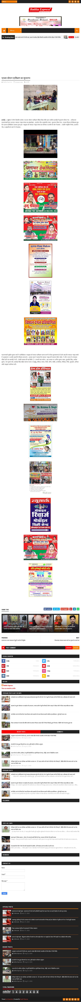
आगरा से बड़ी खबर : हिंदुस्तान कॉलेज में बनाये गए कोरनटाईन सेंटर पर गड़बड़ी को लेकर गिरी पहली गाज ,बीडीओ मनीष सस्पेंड (41, 937)
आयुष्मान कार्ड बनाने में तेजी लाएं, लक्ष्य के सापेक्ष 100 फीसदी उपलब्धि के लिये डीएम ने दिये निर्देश (33, 735)
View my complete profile (8, 688)
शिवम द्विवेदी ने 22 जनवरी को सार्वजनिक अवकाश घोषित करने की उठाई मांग (65, 627)
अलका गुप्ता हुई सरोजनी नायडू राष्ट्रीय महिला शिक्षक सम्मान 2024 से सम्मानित (40, 627)
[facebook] (70, 1)
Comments (60, 732)
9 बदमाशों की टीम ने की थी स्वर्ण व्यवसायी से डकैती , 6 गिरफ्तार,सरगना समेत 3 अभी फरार (32, 846)
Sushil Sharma (24, 999)
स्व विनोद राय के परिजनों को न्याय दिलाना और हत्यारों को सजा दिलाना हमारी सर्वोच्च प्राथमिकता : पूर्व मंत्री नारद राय (38, 714)
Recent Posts (21, 732)
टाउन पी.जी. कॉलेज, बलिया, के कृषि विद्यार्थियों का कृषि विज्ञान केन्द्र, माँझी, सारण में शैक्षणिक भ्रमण (34, 753)
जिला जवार (53, 37)
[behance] (78, 1)
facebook (69, 648)
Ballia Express (8, 685)
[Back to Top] (78, 999)
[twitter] (72, 1)
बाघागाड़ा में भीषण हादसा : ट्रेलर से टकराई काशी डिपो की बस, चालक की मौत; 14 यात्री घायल (33, 837)
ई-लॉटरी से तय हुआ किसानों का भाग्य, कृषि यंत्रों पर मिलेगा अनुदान (27, 744)
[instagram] (75, 1)
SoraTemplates (9, 999)
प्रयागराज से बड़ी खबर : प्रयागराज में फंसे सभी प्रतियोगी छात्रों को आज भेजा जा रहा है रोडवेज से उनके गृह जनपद (39, 911)
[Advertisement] (40, 56)
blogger (76, 648)
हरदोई (27, 82)
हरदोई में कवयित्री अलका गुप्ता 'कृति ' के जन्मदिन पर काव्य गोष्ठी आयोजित (14, 627)
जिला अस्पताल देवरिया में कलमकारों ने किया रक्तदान (24, 928)
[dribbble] (70, 999)
